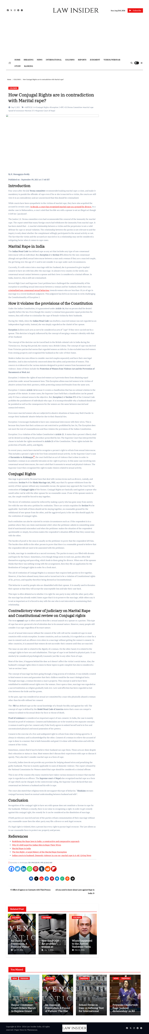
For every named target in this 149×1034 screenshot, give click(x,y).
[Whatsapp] (29, 869)
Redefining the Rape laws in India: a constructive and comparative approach (45, 841)
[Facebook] (11, 869)
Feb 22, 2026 (80, 950)
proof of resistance (16, 110)
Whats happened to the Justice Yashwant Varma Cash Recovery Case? (82, 947)
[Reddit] (48, 869)
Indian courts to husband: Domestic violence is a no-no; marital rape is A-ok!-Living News (51, 855)
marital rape (88, 107)
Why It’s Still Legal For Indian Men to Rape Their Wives (36, 845)
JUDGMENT (95, 59)
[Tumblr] (41, 869)
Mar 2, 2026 (48, 950)
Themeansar (32, 1030)
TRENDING (24, 978)
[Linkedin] (23, 869)
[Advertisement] (74, 38)
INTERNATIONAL (54, 59)
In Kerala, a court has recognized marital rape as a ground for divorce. (61, 206)
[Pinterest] (35, 869)
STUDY (18, 66)
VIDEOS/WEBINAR (112, 59)
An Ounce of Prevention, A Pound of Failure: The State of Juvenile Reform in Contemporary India (57, 1012)
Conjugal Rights (42, 107)
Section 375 (30, 110)
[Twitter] (17, 869)
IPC (62, 107)
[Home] (10, 63)
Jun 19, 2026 (18, 950)
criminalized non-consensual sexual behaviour (28, 290)
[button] (141, 63)
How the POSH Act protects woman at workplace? (50, 945)
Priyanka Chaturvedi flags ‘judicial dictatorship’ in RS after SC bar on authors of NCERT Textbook (125, 1012)
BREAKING (28, 59)
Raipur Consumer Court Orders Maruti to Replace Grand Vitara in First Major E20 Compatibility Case (23, 1012)
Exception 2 (55, 107)
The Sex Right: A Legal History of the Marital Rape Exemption (39, 852)
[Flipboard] (54, 869)
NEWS (39, 59)
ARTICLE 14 (30, 107)
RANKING (28, 66)
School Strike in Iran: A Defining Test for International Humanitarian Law (91, 1009)
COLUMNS (70, 59)
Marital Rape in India (21, 848)
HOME (17, 59)
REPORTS (82, 59)
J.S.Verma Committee (73, 107)
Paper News (19, 1030)
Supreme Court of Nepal (45, 110)
